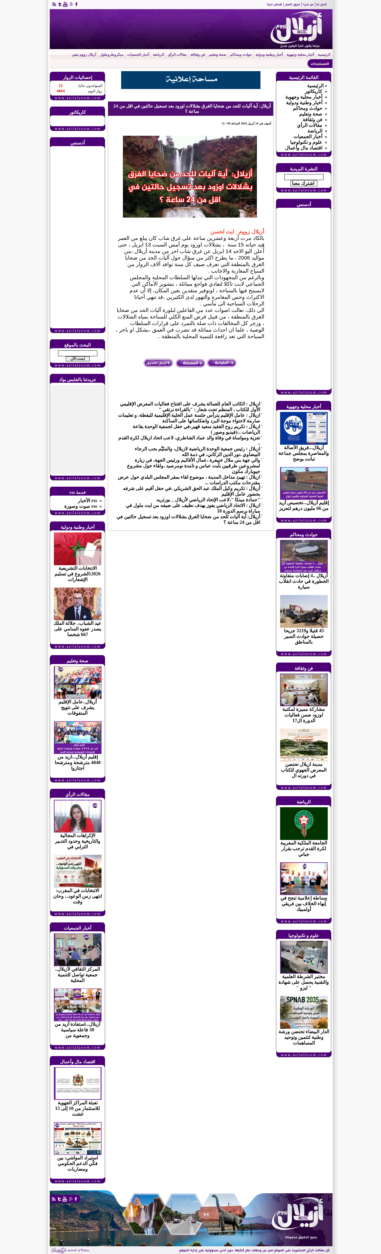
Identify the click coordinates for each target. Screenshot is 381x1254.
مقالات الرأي (177, 54)
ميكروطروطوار (111, 54)
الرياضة (158, 54)
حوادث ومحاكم (241, 54)
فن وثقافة (197, 54)
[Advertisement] (77, 237)
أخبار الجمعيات (138, 54)
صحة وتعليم (217, 54)
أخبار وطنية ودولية (269, 54)
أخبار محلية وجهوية (300, 54)
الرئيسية (324, 54)
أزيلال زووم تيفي (84, 54)
